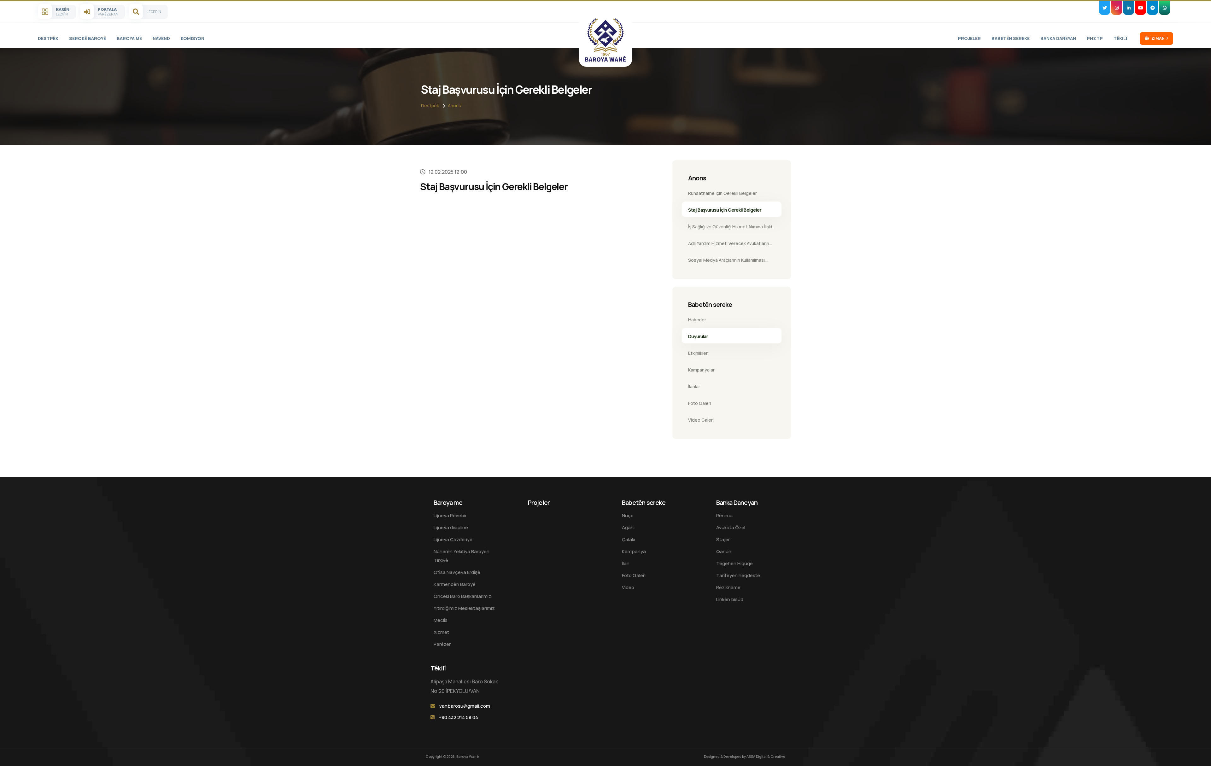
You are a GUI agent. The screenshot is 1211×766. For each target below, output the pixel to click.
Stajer (723, 539)
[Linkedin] (1128, 8)
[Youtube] (1140, 8)
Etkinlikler (698, 353)
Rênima (724, 515)
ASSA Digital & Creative (765, 756)
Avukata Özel (730, 527)
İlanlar (694, 386)
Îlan (625, 563)
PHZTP (1095, 38)
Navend (161, 38)
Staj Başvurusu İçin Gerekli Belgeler (724, 210)
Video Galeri (701, 420)
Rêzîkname (728, 587)
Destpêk (48, 38)
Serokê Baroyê (87, 38)
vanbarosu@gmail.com (464, 706)
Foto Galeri (699, 403)
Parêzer (442, 644)
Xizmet (441, 632)
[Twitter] (1104, 8)
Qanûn (723, 551)
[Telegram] (1152, 8)
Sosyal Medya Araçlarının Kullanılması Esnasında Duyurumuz (726, 262)
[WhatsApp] (1164, 8)
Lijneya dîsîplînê (451, 527)
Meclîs (441, 620)
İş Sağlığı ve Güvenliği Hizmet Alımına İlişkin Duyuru (731, 229)
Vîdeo (628, 587)
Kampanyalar (701, 370)
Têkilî (1120, 38)
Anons (454, 105)
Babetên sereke (1011, 38)
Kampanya (634, 551)
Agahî (628, 527)
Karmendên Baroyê (455, 584)
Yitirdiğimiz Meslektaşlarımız (464, 608)
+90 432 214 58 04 (458, 717)
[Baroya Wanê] (605, 40)
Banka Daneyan (1058, 38)
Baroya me (129, 38)
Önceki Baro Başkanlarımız (462, 596)
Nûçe (628, 515)
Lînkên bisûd (729, 599)
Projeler (969, 38)
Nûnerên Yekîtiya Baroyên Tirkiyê (461, 556)
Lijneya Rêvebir (450, 515)
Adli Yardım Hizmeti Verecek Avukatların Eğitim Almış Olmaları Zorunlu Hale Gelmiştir (728, 245)
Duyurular (698, 336)
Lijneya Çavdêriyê (453, 539)
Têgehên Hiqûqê (734, 563)
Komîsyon (192, 38)
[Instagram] (1116, 8)
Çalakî (628, 539)
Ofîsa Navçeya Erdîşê (457, 572)
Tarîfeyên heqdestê (738, 575)
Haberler (697, 320)
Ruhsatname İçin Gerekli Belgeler (722, 193)
